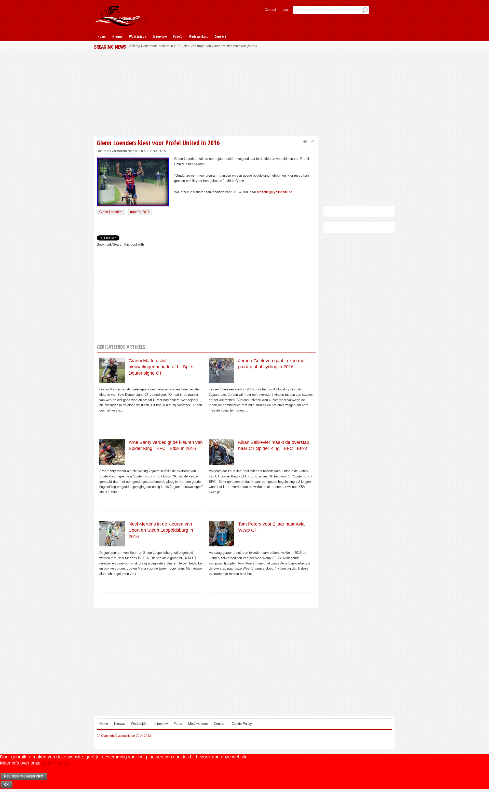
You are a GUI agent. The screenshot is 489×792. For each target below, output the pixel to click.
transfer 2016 (140, 212)
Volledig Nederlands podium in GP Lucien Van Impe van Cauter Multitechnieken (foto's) (193, 46)
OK (6, 784)
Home (102, 36)
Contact (270, 9)
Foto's (177, 36)
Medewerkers (198, 36)
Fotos (178, 724)
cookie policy (55, 763)
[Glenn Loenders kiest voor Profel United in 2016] (133, 203)
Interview (160, 36)
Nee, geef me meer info (23, 776)
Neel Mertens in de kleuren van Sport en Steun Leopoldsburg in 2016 (161, 530)
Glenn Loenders (111, 212)
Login (286, 9)
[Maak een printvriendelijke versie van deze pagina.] (305, 141)
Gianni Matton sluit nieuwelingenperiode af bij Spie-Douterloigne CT (161, 367)
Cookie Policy (242, 724)
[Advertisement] (206, 93)
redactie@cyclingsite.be (274, 192)
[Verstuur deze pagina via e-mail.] (312, 141)
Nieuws (117, 36)
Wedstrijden (137, 36)
